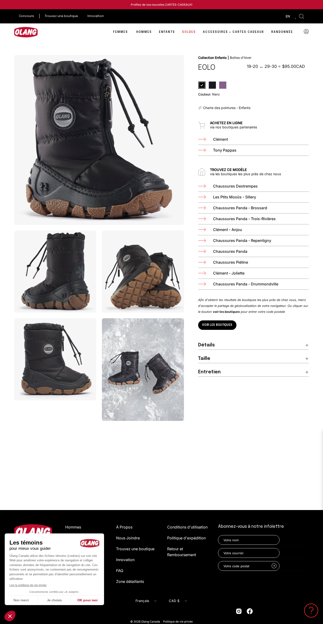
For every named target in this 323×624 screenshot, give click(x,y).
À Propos (124, 527)
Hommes (73, 527)
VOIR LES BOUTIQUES (217, 325)
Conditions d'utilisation (187, 527)
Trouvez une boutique (135, 548)
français (142, 601)
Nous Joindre (128, 538)
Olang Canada (151, 621)
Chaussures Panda (230, 251)
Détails (206, 345)
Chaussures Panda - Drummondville (245, 284)
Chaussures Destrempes (235, 186)
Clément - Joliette (228, 273)
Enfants (220, 58)
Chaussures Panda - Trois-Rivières (244, 218)
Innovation (125, 559)
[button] (301, 16)
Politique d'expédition (186, 538)
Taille (204, 358)
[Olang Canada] (26, 32)
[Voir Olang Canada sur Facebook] (249, 611)
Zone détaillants (130, 581)
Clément (220, 139)
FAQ (119, 570)
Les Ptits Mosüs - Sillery (234, 197)
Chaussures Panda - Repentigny (242, 240)
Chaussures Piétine (230, 262)
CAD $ (174, 601)
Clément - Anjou (227, 229)
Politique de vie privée (178, 621)
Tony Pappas (224, 150)
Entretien (209, 372)
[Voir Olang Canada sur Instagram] (238, 611)
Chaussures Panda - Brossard (240, 207)
